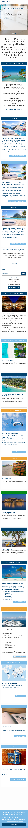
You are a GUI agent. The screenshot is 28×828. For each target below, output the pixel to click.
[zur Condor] (14, 218)
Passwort (4, 269)
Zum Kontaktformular (19, 601)
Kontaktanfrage (20, 736)
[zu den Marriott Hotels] (14, 128)
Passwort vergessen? (5, 273)
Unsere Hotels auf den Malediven (17, 201)
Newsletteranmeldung (17, 779)
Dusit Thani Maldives (8, 360)
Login (23, 274)
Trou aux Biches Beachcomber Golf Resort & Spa (12, 395)
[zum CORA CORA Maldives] (14, 172)
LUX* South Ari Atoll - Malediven (14, 109)
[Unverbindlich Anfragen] (14, 422)
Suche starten (20, 696)
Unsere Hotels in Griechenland (17, 155)
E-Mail (3, 265)
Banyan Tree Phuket (8, 313)
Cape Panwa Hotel (7, 549)
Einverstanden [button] (14, 824)
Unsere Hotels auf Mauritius (18, 243)
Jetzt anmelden (14, 288)
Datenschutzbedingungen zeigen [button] (15, 821)
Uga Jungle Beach (7, 478)
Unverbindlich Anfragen (19, 452)
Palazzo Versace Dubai (8, 512)
